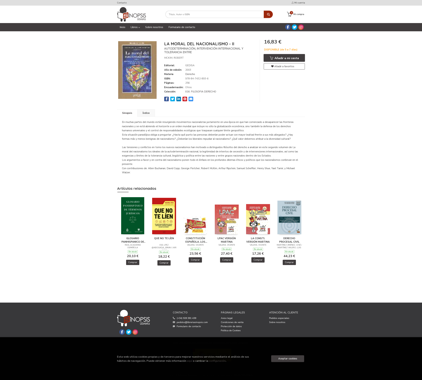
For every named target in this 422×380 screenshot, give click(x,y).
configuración (217, 361)
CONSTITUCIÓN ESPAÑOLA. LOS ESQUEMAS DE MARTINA (195, 240)
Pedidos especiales (279, 318)
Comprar (132, 262)
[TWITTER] (294, 27)
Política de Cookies (231, 330)
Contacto (122, 2)
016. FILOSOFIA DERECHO (200, 91)
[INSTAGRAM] (301, 27)
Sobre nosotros (277, 322)
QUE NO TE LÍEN (164, 238)
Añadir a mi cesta (286, 58)
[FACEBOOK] (288, 27)
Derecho (190, 74)
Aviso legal (227, 318)
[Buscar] (268, 14)
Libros (134, 27)
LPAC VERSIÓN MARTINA (227, 240)
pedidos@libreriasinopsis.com (192, 322)
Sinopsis (127, 113)
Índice (146, 113)
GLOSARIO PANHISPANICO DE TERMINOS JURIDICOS (132, 240)
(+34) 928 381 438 (186, 318)
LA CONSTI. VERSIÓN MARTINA (258, 240)
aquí (189, 361)
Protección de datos (231, 326)
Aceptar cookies (287, 358)
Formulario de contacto (189, 326)
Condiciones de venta (232, 322)
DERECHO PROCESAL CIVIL (289, 240)
